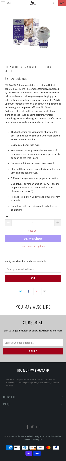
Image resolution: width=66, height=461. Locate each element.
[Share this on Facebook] (28, 291)
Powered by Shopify (33, 439)
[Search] (55, 3)
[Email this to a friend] (44, 291)
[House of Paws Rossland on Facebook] (27, 427)
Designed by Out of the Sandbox (48, 436)
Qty (6, 216)
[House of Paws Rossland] (33, 3)
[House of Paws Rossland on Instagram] (33, 427)
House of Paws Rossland (22, 436)
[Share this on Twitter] (20, 291)
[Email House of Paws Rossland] (38, 427)
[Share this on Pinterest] (36, 291)
